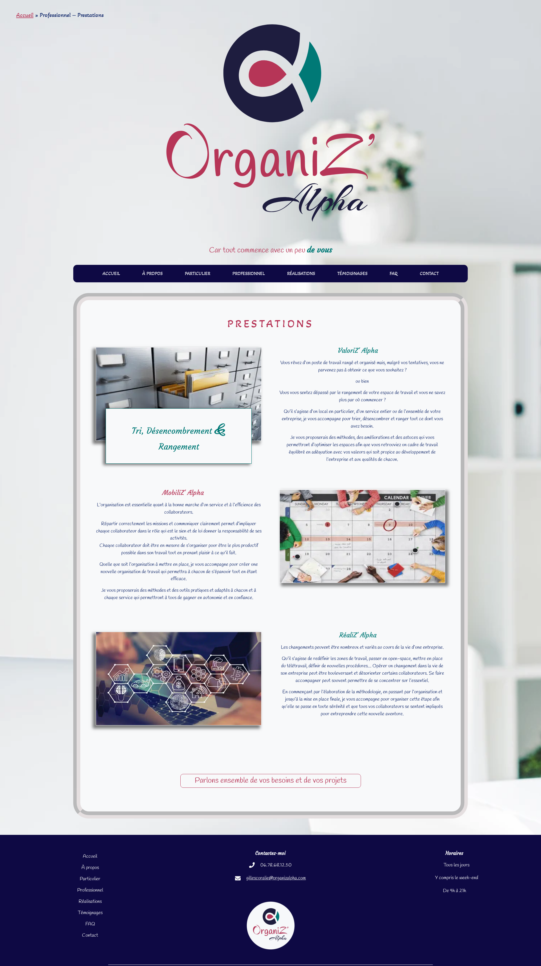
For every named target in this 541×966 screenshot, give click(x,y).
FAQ (394, 273)
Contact (429, 273)
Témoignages (352, 273)
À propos (152, 273)
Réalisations (301, 273)
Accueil (25, 15)
